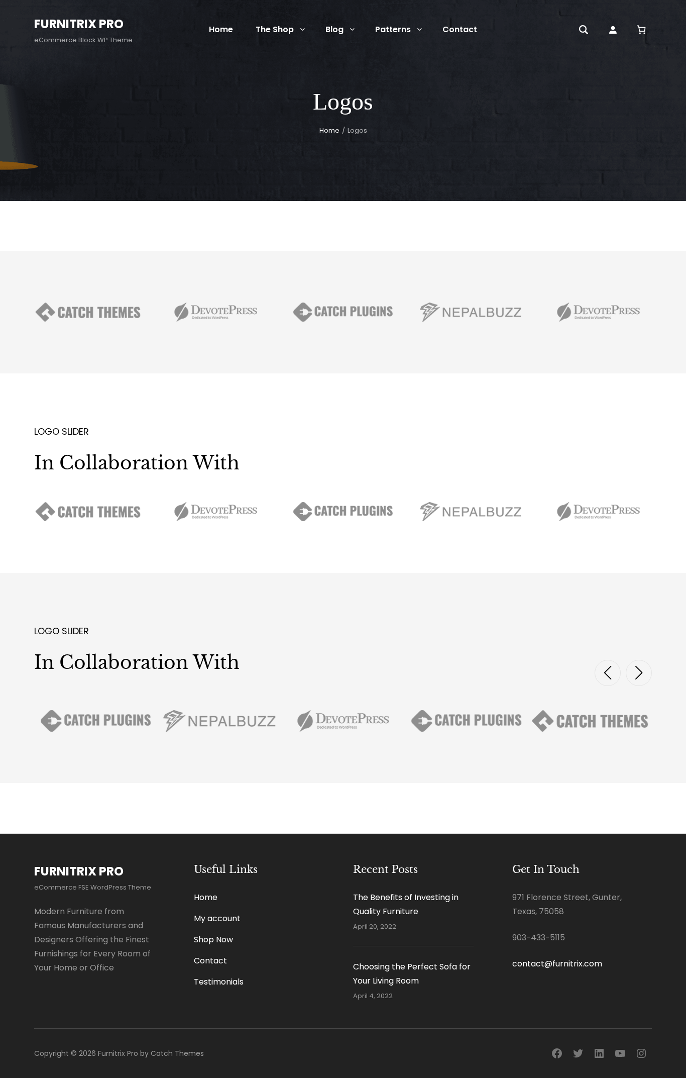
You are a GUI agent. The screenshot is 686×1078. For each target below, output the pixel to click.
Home (329, 130)
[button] (608, 673)
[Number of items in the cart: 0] (641, 29)
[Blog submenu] (352, 29)
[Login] (612, 29)
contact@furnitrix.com (557, 963)
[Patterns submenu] (419, 29)
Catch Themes (177, 1053)
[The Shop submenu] (302, 29)
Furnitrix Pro (79, 24)
